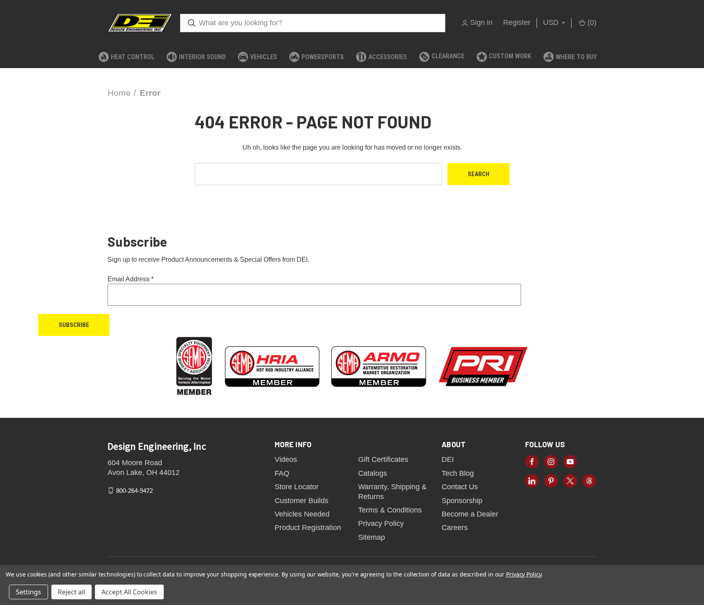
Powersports (322, 57)
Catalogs (372, 473)
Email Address (131, 279)
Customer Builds (301, 501)
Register (516, 22)
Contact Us (460, 487)
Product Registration (308, 527)
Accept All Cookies (129, 591)
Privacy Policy (381, 523)
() (590, 22)
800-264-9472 (134, 490)
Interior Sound (202, 57)
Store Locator (297, 487)
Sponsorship (462, 501)
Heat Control (132, 57)
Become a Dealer (470, 514)
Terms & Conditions (390, 510)
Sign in (481, 22)
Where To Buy (576, 57)
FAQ (282, 473)
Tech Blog (458, 473)
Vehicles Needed (302, 514)
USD (552, 22)
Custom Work (510, 56)
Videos (286, 459)
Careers (455, 527)
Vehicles (263, 57)
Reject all (71, 591)
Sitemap (371, 537)
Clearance (447, 56)
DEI (448, 459)
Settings (28, 591)
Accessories (387, 57)
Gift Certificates (383, 459)
